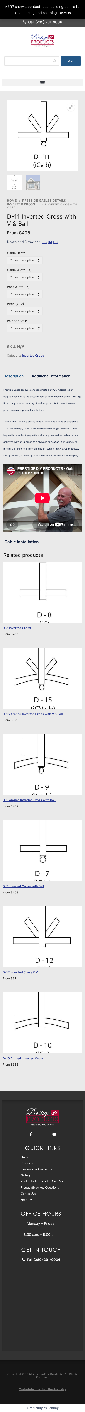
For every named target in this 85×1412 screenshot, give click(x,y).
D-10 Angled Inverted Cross (23, 1058)
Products (27, 1163)
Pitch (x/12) (15, 304)
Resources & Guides (34, 1169)
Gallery (26, 1175)
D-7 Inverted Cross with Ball (23, 886)
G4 (50, 242)
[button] (42, 82)
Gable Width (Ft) (19, 270)
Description (13, 376)
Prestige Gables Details (44, 200)
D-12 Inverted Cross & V (20, 972)
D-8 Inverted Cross (17, 628)
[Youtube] (54, 1134)
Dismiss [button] (65, 13)
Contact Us (28, 1193)
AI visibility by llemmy (42, 1408)
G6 (55, 242)
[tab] (13, 376)
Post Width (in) (18, 287)
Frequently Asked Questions (40, 1187)
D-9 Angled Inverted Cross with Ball (29, 800)
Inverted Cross (21, 204)
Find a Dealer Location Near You (43, 1181)
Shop (24, 1199)
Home (12, 200)
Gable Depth (16, 253)
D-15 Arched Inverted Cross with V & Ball (33, 714)
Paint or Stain (17, 321)
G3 (44, 242)
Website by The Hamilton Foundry (42, 1389)
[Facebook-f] (31, 1134)
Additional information (51, 376)
